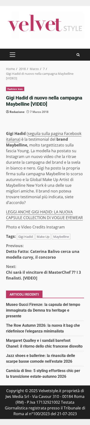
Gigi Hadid (25, 236)
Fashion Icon (15, 89)
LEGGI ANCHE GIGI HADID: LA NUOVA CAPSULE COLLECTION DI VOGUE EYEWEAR (44, 214)
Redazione (17, 112)
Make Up (43, 236)
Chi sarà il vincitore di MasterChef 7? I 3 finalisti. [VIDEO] (43, 272)
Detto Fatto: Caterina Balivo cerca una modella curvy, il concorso (42, 251)
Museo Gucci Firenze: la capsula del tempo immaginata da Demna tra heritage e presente (43, 310)
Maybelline (61, 236)
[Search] (78, 54)
